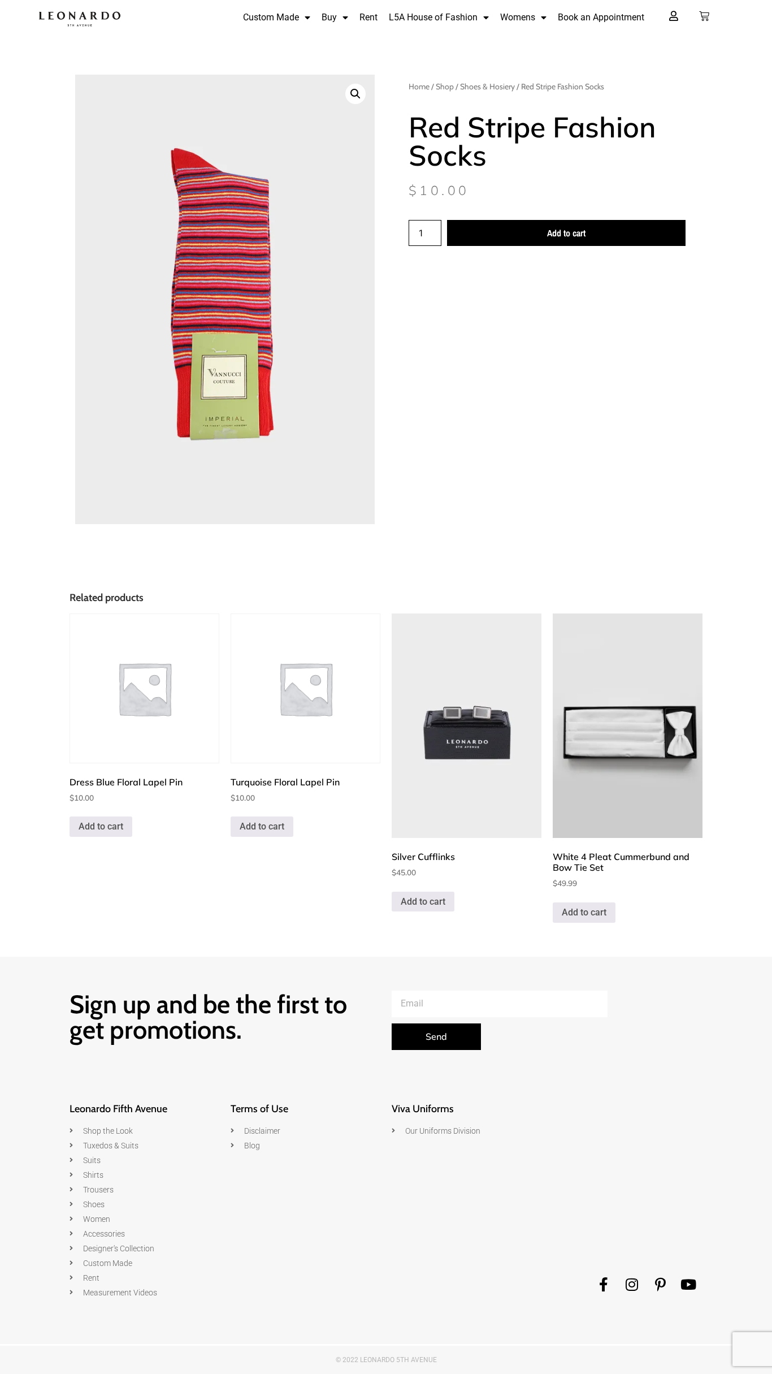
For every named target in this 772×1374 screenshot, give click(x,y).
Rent (368, 17)
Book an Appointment (601, 17)
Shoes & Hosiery (487, 86)
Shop (445, 86)
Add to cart (566, 233)
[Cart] (704, 16)
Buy (329, 17)
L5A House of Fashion (433, 17)
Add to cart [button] (101, 826)
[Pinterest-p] (660, 1285)
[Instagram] (632, 1285)
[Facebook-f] (603, 1285)
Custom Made (271, 17)
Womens (517, 17)
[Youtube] (688, 1285)
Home (419, 86)
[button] (355, 94)
